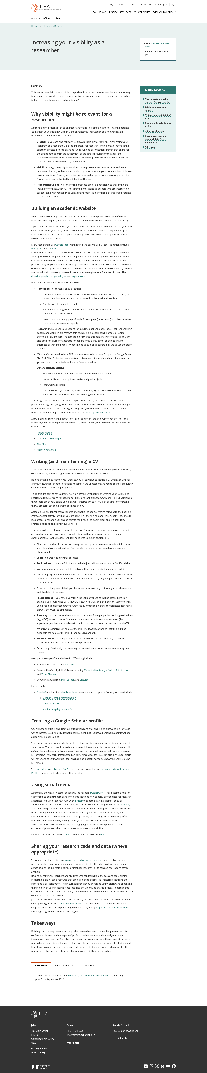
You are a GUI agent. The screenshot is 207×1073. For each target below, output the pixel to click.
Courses (132, 4)
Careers (120, 4)
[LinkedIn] (146, 1066)
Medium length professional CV (59, 697)
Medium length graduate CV (57, 709)
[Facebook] (174, 1066)
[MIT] (40, 1067)
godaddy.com (61, 276)
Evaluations (99, 12)
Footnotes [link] (41, 965)
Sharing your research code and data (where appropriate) (156, 139)
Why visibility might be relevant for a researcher (157, 100)
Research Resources (120, 12)
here (68, 834)
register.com (78, 276)
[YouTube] (168, 1066)
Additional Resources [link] (66, 965)
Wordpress (37, 248)
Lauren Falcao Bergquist (50, 438)
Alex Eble (41, 444)
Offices (46, 18)
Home (34, 26)
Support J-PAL (161, 4)
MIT (57, 664)
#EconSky (125, 804)
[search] (173, 4)
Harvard (69, 664)
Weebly (52, 248)
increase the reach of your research (82, 860)
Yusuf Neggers (49, 674)
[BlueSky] (162, 1066)
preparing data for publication (111, 907)
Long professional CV (54, 703)
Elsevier (84, 679)
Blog (111, 4)
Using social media (154, 131)
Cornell (70, 679)
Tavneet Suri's (61, 769)
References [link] (91, 965)
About (34, 18)
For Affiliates (145, 4)
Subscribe (122, 1038)
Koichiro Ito (121, 670)
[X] (157, 1066)
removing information (70, 903)
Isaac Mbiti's (42, 769)
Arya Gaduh (108, 670)
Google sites (61, 244)
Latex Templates (68, 692)
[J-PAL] (46, 8)
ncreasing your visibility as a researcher (88, 975)
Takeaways (150, 147)
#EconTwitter (97, 792)
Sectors (60, 18)
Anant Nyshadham (46, 449)
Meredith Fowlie (92, 670)
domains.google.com (42, 276)
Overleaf (41, 692)
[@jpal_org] (151, 1066)
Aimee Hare (158, 43)
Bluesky (79, 800)
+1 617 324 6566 (75, 1030)
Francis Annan (44, 432)
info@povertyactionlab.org (80, 1034)
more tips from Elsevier (98, 412)
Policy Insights (142, 12)
